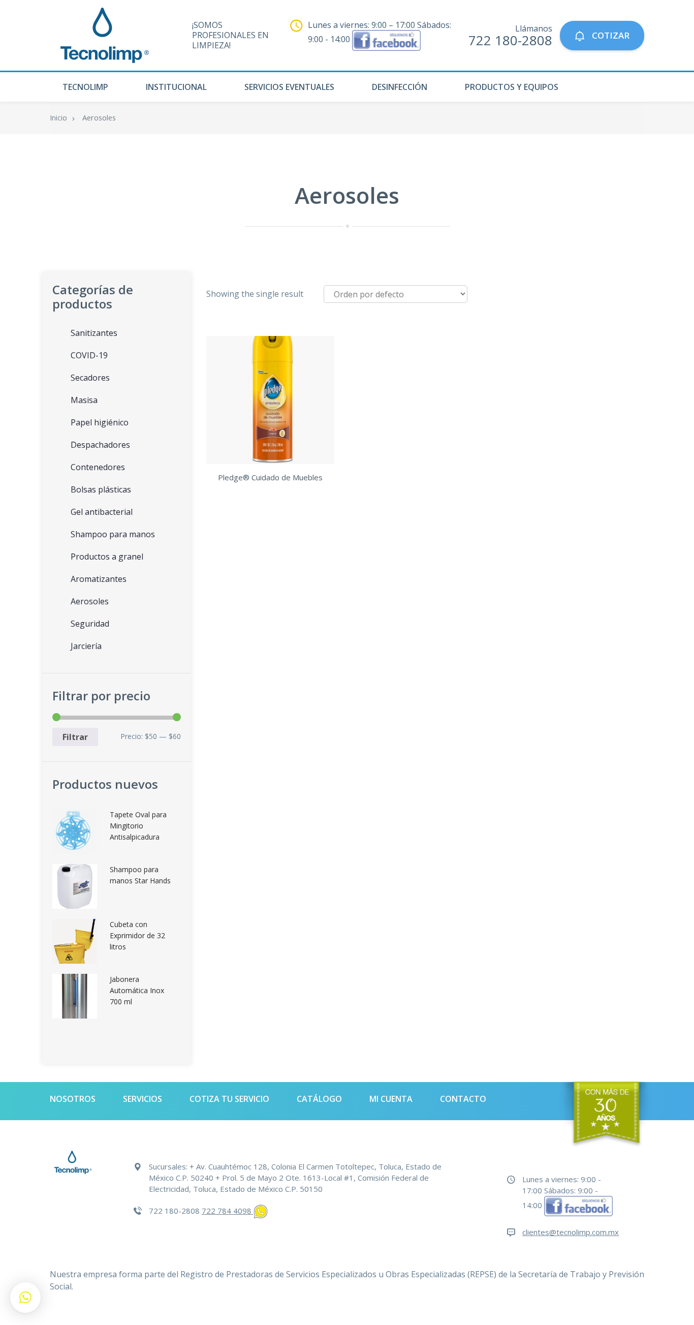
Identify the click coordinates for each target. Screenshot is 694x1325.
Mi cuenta (391, 1098)
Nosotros (73, 1098)
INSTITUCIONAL (176, 87)
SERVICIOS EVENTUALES (289, 87)
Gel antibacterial (102, 511)
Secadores (90, 377)
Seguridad (90, 623)
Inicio (58, 117)
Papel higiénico (100, 422)
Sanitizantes (94, 332)
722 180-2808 (510, 40)
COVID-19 (89, 355)
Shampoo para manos (113, 534)
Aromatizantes (99, 578)
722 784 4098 (228, 1211)
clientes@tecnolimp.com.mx (570, 1232)
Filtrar (75, 737)
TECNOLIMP (85, 87)
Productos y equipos (511, 87)
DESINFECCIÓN (399, 87)
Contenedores (98, 467)
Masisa (84, 400)
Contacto (463, 1098)
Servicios (142, 1098)
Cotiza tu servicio (229, 1098)
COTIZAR (609, 35)
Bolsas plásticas (101, 489)
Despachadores (100, 444)
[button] (25, 1297)
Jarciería (86, 646)
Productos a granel (107, 556)
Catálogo (319, 1098)
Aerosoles (90, 601)
